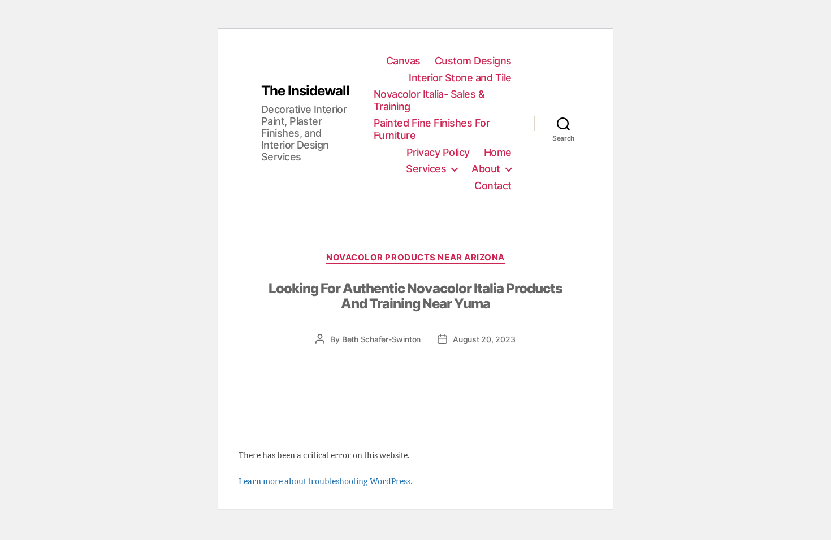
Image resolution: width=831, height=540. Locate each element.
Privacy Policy (438, 152)
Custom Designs (473, 61)
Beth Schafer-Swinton (381, 339)
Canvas (403, 61)
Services (426, 169)
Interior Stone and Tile (460, 78)
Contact (493, 185)
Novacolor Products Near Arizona (415, 257)
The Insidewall (305, 91)
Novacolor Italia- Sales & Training (429, 100)
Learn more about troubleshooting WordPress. (326, 481)
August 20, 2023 (484, 339)
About (485, 169)
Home (498, 152)
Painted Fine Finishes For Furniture (432, 129)
